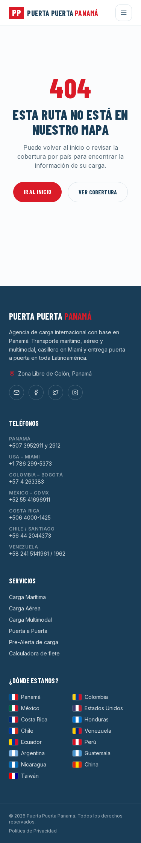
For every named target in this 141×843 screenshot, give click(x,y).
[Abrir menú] (123, 13)
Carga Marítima (27, 597)
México (30, 708)
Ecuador (31, 742)
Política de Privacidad (33, 831)
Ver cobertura (98, 191)
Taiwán (30, 775)
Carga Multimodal (30, 619)
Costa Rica (34, 719)
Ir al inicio (37, 191)
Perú (90, 742)
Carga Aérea (25, 608)
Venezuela (98, 730)
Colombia (96, 697)
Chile (27, 730)
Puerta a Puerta (28, 631)
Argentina (33, 753)
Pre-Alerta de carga (33, 642)
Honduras (97, 719)
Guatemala (98, 753)
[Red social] (16, 392)
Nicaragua (33, 764)
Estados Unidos (104, 708)
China (92, 764)
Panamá (31, 697)
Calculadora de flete (34, 653)
